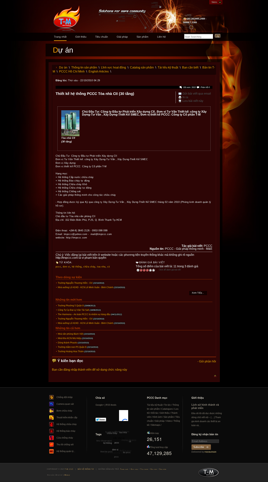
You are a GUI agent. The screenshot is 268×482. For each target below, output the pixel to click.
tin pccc (127, 452)
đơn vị (66, 266)
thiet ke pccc (106, 451)
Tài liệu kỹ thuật (168, 67)
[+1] (123, 415)
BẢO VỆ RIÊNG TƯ (86, 469)
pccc (58, 266)
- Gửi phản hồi (206, 361)
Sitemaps (155, 425)
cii (108, 266)
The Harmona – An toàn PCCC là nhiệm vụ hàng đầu (84, 314)
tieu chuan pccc (104, 440)
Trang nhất (60, 36)
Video (169, 421)
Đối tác (154, 413)
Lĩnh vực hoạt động (113, 67)
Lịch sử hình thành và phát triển (205, 406)
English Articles (99, 71)
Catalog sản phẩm (142, 67)
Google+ (100, 405)
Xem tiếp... (198, 293)
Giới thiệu (80, 36)
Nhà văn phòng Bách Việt (70, 334)
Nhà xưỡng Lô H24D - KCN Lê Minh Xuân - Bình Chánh (85, 287)
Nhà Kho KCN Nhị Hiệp (69, 338)
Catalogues (167, 409)
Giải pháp (122, 36)
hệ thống (77, 266)
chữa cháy (89, 266)
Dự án (63, 67)
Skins (214, 2)
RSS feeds (111, 405)
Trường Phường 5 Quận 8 (71, 305)
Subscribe (198, 447)
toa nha (101, 266)
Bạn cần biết (190, 67)
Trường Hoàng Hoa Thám (70, 351)
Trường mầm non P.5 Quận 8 (72, 347)
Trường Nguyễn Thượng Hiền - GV (75, 283)
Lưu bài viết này (192, 101)
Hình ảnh (157, 417)
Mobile (67, 475)
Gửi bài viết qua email (196, 93)
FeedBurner (210, 452)
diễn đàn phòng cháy (114, 453)
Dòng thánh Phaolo (67, 342)
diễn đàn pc (119, 438)
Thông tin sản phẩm (84, 67)
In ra (185, 97)
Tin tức (167, 405)
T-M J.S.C (207, 473)
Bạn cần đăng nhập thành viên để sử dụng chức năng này (89, 369)
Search (218, 36)
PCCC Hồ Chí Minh (72, 71)
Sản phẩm (142, 36)
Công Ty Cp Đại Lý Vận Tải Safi (73, 310)
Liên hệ (161, 36)
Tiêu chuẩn (101, 36)
